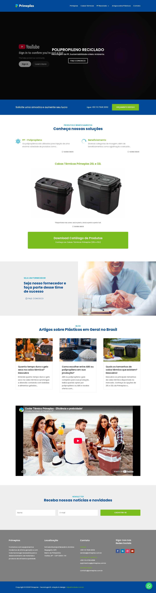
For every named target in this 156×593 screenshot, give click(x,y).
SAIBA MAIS (68, 152)
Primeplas (74, 6)
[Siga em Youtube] (132, 551)
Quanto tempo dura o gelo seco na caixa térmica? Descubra (33, 369)
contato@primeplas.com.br (91, 570)
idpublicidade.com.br (75, 587)
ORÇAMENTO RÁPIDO (125, 107)
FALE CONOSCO (78, 60)
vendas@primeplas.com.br (91, 553)
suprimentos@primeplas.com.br (93, 563)
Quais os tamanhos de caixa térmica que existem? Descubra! (121, 369)
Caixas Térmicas (87, 6)
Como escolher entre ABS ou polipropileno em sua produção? (78, 369)
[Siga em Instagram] (127, 551)
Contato (136, 6)
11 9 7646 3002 (102, 107)
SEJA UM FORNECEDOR (35, 278)
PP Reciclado (102, 6)
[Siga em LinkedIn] (123, 551)
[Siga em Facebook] (118, 551)
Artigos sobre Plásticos (121, 6)
